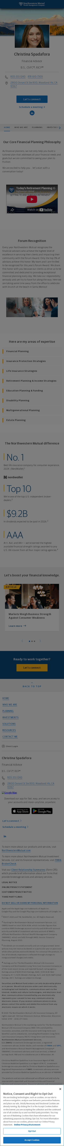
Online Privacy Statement (27, 1125)
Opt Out (32, 1131)
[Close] (60, 1089)
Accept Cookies (32, 1140)
